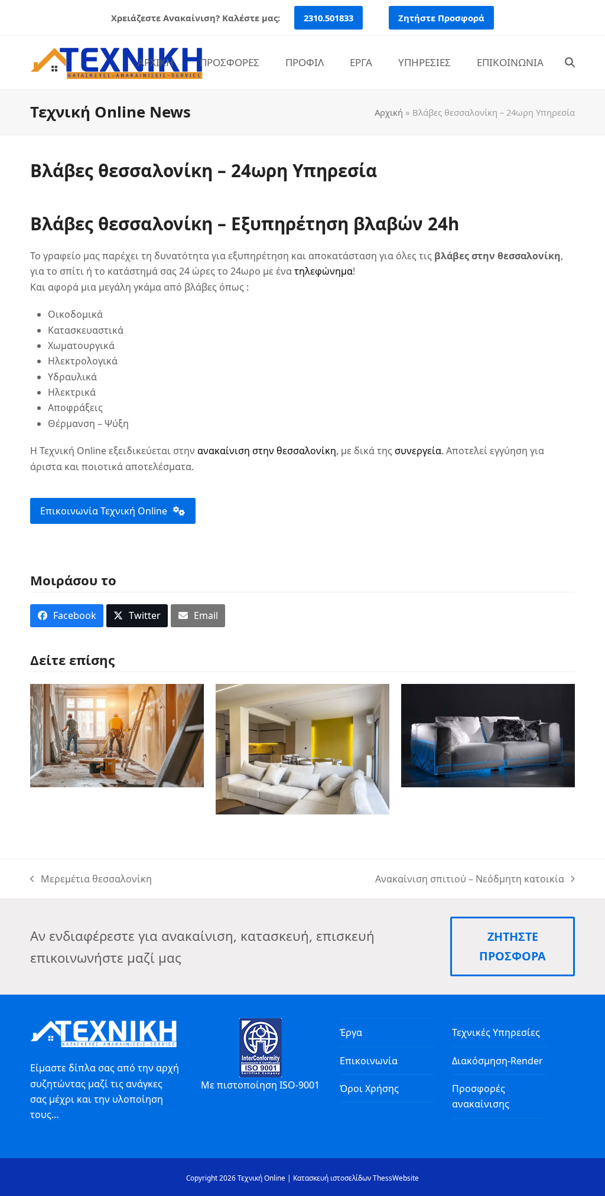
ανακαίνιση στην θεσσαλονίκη (266, 450)
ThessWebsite (396, 1177)
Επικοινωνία (369, 1060)
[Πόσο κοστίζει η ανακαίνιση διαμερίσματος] (117, 734)
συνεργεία (418, 450)
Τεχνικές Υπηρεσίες (496, 1032)
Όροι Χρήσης (369, 1088)
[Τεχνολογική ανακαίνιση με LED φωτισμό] (488, 734)
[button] (570, 62)
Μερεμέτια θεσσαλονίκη (91, 879)
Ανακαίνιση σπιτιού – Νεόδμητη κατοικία (469, 879)
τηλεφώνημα (323, 271)
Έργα (351, 1032)
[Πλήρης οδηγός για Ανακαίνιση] (302, 748)
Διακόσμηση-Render (497, 1060)
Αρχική (389, 112)
